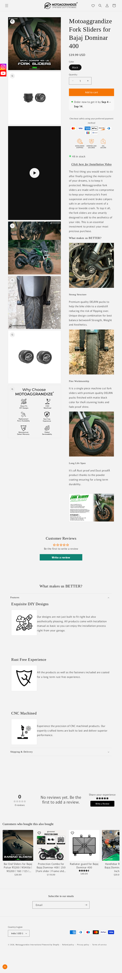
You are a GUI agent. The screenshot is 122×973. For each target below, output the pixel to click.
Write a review (61, 557)
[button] (6, 5)
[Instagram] (3, 67)
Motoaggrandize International (29, 944)
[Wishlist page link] (93, 5)
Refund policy (68, 944)
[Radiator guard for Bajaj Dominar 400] (84, 845)
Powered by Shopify (50, 944)
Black (75, 67)
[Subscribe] (85, 905)
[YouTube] (3, 73)
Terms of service (99, 944)
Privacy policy (83, 944)
